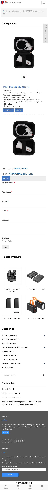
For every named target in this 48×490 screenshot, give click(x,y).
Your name (7, 192)
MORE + (5, 432)
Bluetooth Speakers (9, 343)
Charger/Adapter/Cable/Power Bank (14, 347)
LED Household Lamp (9, 359)
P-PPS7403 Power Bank (36, 289)
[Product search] (43, 375)
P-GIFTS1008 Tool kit (20, 168)
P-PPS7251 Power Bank (12, 318)
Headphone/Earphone (9, 335)
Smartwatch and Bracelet (10, 339)
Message (5, 220)
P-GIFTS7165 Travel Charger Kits (21, 174)
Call (18, 488)
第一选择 (8, 241)
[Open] (45, 34)
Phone (5, 201)
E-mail (5, 211)
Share (6, 488)
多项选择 (5, 238)
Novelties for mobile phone (11, 363)
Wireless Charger (8, 351)
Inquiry (30, 488)
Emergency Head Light (10, 355)
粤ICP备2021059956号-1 (24, 483)
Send (5, 247)
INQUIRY (8, 110)
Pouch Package (7, 367)
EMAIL (19, 110)
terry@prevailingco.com (9, 466)
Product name (8, 183)
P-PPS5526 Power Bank (36, 318)
